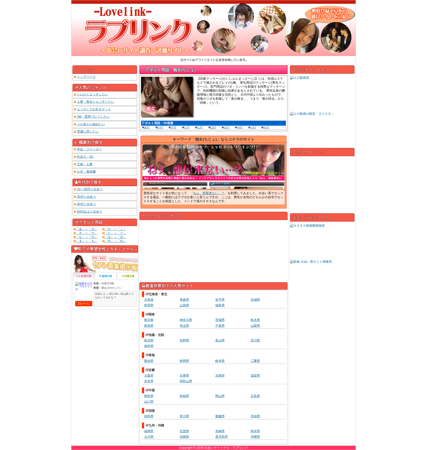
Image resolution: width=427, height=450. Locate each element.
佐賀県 (184, 431)
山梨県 (255, 325)
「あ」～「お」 (87, 229)
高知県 (255, 416)
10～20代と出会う (90, 189)
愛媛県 (220, 416)
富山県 (220, 340)
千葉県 (220, 325)
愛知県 (148, 361)
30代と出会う (86, 196)
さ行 (173, 127)
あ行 (147, 127)
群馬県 (148, 325)
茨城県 (220, 320)
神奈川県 (186, 320)
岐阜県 (220, 361)
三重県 (255, 361)
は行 (213, 127)
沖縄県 (255, 436)
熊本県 (255, 431)
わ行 (266, 127)
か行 (160, 127)
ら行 (253, 127)
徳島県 (148, 416)
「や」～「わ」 (115, 241)
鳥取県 (148, 396)
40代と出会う (86, 204)
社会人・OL (85, 156)
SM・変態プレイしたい (93, 116)
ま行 (227, 127)
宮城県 (255, 299)
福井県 (148, 346)
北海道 (148, 299)
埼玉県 (184, 325)
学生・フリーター (89, 149)
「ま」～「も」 (87, 241)
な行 (200, 127)
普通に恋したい (88, 131)
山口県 (148, 401)
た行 (187, 127)
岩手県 (220, 299)
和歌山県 (186, 381)
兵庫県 (184, 375)
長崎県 (220, 431)
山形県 (184, 305)
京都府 (220, 375)
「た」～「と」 (115, 233)
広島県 (255, 396)
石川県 (255, 340)
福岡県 (148, 431)
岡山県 (220, 396)
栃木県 (255, 320)
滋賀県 (255, 375)
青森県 (184, 299)
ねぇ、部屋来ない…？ (208, 193)
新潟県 (148, 340)
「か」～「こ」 (115, 229)
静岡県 (184, 361)
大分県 (148, 436)
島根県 (184, 396)
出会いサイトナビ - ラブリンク (226, 447)
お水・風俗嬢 (86, 171)
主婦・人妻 (85, 164)
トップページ (86, 77)
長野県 (184, 340)
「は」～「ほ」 (115, 237)
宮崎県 (184, 436)
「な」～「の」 (87, 237)
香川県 (184, 416)
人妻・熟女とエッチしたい (95, 101)
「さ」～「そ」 (87, 233)
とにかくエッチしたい (92, 94)
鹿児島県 (221, 436)
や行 (240, 127)
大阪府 (148, 375)
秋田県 (148, 305)
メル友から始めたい (91, 124)
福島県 (220, 305)
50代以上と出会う (89, 211)
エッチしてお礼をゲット (94, 109)
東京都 (148, 320)
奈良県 (148, 381)
